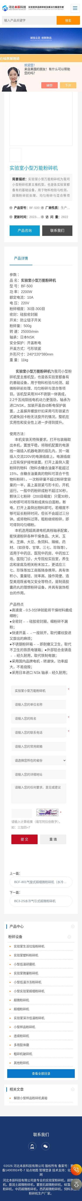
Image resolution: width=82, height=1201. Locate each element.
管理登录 (45, 1170)
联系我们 (57, 230)
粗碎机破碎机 (23, 1054)
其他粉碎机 (21, 1063)
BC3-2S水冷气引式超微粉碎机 (35, 901)
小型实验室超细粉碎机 (29, 991)
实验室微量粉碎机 (26, 973)
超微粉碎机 (21, 1000)
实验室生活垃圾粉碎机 (29, 946)
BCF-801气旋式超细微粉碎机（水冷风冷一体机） (43, 882)
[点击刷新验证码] (47, 812)
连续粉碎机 (21, 1036)
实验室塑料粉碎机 (26, 955)
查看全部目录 (41, 1073)
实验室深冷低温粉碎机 (29, 1018)
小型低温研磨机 (24, 964)
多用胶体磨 (21, 1045)
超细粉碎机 (21, 1009)
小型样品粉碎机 (24, 1027)
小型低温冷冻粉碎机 (27, 982)
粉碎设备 (15, 937)
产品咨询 (25, 230)
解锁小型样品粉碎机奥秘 (30, 1098)
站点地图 (32, 1170)
